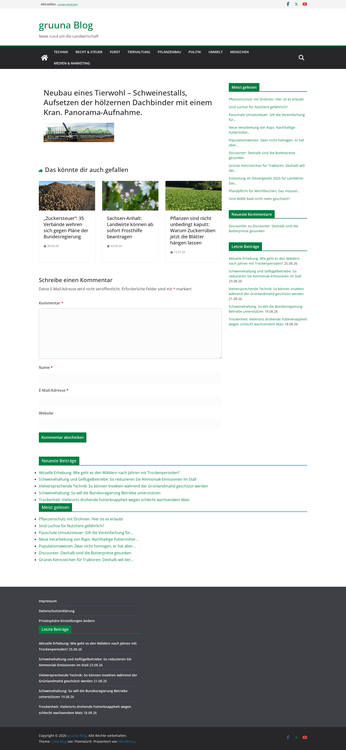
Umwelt (216, 52)
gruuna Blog (66, 24)
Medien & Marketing (72, 63)
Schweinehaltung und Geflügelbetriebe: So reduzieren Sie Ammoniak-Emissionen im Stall (117, 479)
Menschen (239, 52)
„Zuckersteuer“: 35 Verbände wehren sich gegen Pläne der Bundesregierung (66, 227)
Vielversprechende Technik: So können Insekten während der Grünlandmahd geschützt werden (123, 486)
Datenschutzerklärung (57, 611)
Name (46, 367)
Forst (115, 52)
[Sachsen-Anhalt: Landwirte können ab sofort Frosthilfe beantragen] (130, 184)
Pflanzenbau (169, 52)
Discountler (238, 226)
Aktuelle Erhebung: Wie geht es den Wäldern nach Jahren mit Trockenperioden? (109, 472)
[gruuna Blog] (44, 57)
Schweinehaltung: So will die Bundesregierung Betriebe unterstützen (100, 492)
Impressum (48, 601)
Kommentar (51, 303)
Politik (195, 52)
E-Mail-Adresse (53, 390)
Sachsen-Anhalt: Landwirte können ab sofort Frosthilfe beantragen (130, 227)
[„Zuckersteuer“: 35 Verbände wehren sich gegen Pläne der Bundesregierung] (67, 184)
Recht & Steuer (89, 52)
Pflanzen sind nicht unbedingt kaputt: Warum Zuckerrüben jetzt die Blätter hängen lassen (192, 230)
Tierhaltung (139, 52)
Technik (61, 52)
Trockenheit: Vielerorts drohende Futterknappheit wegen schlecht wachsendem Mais (114, 499)
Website (46, 413)
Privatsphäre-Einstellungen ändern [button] (67, 620)
